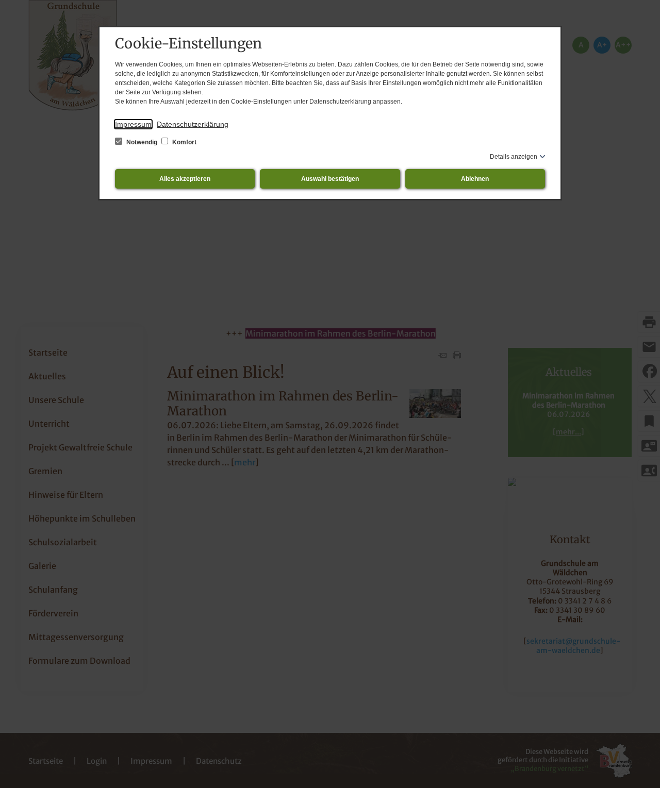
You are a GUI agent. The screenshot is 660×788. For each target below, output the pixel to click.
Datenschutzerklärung (192, 124)
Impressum (133, 124)
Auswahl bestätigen (330, 178)
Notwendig (142, 142)
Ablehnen (475, 178)
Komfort (183, 142)
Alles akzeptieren (184, 178)
